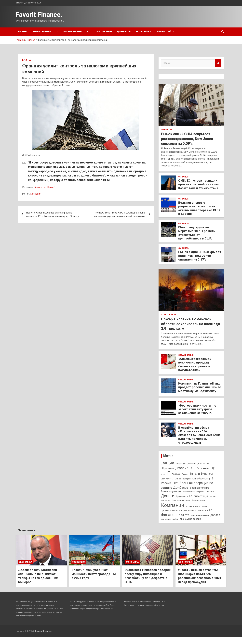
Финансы (124, 31)
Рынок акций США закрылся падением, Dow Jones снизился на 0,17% (199, 255)
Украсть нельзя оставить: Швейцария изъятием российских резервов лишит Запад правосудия (199, 576)
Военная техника (199, 487)
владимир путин (200, 515)
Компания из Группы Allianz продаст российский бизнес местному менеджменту (199, 387)
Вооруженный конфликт (193, 491)
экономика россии (190, 519)
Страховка (200, 510)
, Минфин (192, 463)
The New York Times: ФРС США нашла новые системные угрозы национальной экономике (119, 214)
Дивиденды (182, 496)
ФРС (209, 510)
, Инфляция (181, 463)
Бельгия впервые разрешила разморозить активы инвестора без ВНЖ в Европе (199, 208)
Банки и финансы (201, 473)
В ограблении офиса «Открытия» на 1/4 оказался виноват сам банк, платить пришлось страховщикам (199, 435)
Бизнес (23, 31)
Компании (35, 193)
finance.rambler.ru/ (44, 187)
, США (194, 468)
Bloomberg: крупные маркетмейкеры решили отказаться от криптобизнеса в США (196, 232)
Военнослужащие (171, 491)
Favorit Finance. (39, 15)
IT (57, 31)
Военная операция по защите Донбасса (187, 485)
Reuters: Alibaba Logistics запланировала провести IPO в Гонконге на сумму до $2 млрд (52, 214)
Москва (189, 506)
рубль (175, 519)
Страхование (103, 31)
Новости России (200, 506)
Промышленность (76, 31)
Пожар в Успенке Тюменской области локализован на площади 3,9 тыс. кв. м (190, 324)
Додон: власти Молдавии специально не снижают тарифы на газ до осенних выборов (38, 576)
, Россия (181, 468)
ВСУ (175, 483)
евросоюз (166, 519)
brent (163, 474)
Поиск (218, 63)
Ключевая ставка (181, 500)
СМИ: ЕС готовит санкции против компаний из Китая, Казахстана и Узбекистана (198, 184)
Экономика (143, 31)
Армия (185, 474)
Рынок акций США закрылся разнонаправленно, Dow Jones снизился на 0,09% (187, 138)
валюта (184, 515)
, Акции (167, 463)
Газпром (210, 491)
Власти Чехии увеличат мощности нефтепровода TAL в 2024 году (94, 574)
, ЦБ (213, 468)
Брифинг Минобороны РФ (196, 478)
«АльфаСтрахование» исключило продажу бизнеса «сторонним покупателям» (194, 364)
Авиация (176, 474)
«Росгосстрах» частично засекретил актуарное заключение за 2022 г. (197, 409)
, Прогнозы (167, 468)
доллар (215, 515)
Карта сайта (165, 31)
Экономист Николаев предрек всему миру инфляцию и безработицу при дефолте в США (148, 576)
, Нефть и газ (203, 463)
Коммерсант (198, 500)
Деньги (167, 496)
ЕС (190, 496)
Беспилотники (167, 479)
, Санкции (205, 468)
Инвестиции (42, 31)
